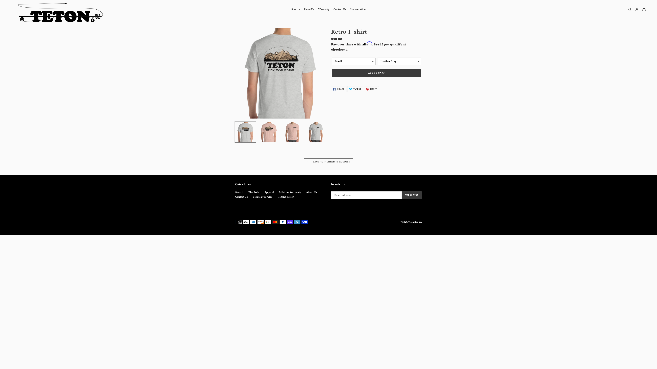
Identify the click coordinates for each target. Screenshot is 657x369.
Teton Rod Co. (415, 222)
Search (239, 192)
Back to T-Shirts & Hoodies (331, 162)
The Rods (253, 192)
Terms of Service (263, 196)
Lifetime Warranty (290, 192)
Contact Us (241, 196)
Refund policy (286, 196)
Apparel (269, 192)
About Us (311, 192)
